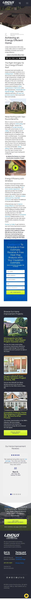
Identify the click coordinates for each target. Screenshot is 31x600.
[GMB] (23, 578)
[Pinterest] (12, 578)
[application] (15, 58)
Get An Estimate (9, 568)
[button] (26, 596)
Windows (12, 35)
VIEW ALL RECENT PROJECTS (15, 432)
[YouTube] (16, 578)
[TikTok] (19, 578)
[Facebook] (7, 578)
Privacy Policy (19, 563)
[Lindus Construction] (8, 3)
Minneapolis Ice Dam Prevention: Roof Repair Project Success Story (15, 340)
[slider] (23, 58)
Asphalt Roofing (14, 33)
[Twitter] (9, 578)
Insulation (13, 34)
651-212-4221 (8, 563)
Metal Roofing (20, 34)
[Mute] (20, 58)
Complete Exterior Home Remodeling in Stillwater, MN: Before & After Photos (15, 415)
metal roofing (19, 123)
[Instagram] (14, 578)
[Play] (7, 58)
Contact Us (14, 244)
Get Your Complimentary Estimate (15, 521)
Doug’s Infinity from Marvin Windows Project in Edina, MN (15, 378)
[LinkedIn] (21, 578)
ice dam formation (18, 127)
